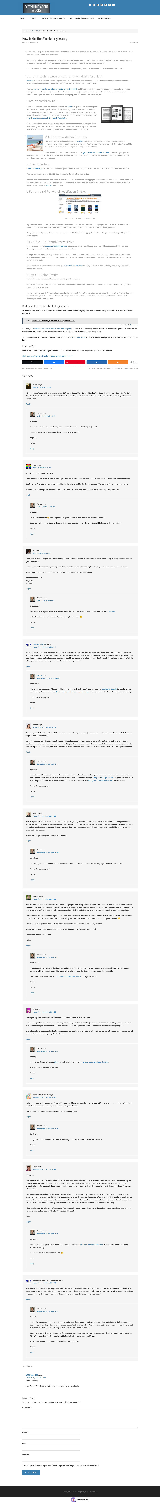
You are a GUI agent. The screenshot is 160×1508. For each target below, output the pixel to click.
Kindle (46, 369)
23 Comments (134, 42)
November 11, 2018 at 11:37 (47, 957)
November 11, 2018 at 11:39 (48, 853)
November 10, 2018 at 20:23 (44, 899)
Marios (39, 675)
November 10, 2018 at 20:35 (44, 1170)
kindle (131, 369)
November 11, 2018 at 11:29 (47, 1129)
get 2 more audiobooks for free (96, 152)
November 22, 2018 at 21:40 (48, 678)
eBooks (40, 369)
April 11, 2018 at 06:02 (46, 507)
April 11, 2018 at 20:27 (42, 553)
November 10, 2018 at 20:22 (44, 816)
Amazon (99, 369)
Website (25, 1454)
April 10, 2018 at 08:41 (46, 416)
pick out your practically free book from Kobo (47, 118)
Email (25, 1443)
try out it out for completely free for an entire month (55, 89)
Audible (79, 141)
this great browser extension (100, 781)
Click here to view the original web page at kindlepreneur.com (47, 356)
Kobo (70, 107)
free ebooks (125, 369)
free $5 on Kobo (78, 337)
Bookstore (34, 369)
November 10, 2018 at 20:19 (44, 727)
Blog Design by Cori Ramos (87, 1492)
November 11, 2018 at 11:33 (47, 1051)
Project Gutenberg (34, 168)
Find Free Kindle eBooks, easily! (68, 976)
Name (25, 1432)
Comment (27, 1408)
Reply (28, 404)
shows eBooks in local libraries (95, 1062)
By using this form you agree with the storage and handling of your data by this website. (61, 1466)
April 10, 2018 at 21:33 (42, 468)
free (118, 369)
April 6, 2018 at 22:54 (42, 388)
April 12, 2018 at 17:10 (45, 601)
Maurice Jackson (39, 644)
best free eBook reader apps (91, 1245)
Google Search (107, 778)
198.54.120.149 (32, 1375)
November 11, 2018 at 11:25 (47, 1311)
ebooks (114, 369)
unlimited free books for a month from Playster (52, 329)
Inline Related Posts (132, 324)
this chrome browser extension (76, 692)
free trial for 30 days (74, 266)
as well (112, 612)
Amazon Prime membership (56, 246)
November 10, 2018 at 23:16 (44, 647)
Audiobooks (107, 369)
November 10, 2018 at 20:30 (44, 1098)
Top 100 (48, 185)
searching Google (109, 689)
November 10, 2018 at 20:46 (44, 1283)
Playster (30, 81)
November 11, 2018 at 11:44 (47, 764)
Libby (58, 692)
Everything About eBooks (36, 7)
